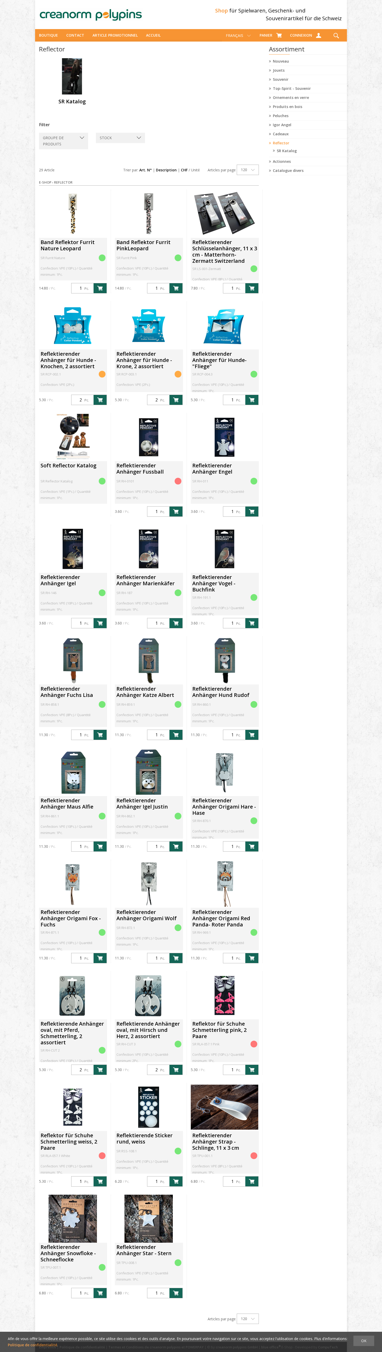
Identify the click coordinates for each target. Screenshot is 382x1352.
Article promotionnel (115, 35)
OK (363, 1340)
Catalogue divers (288, 170)
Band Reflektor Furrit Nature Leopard (68, 245)
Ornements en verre (291, 97)
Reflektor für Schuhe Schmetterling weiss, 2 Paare (69, 1141)
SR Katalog (287, 150)
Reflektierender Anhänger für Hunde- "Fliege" (219, 360)
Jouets (279, 70)
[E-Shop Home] (91, 14)
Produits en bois (287, 106)
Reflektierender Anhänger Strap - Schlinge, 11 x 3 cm (215, 1141)
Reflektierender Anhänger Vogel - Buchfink (213, 583)
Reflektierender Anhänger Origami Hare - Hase (224, 806)
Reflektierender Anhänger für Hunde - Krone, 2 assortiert (144, 360)
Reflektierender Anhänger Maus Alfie (67, 803)
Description (166, 169)
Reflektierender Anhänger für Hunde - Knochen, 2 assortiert (68, 360)
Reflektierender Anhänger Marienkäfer (145, 580)
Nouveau (281, 61)
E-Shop (45, 182)
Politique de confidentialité (32, 1344)
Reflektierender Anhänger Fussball (140, 468)
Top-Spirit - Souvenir (292, 88)
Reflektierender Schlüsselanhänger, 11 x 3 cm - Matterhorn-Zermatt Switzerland (224, 251)
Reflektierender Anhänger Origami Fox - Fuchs (71, 918)
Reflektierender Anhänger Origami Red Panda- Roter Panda (221, 918)
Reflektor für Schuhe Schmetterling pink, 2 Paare (219, 1030)
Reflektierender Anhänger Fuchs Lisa (67, 691)
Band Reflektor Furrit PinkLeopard (143, 245)
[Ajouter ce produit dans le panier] (100, 288)
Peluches (280, 115)
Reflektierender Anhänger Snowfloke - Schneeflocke (68, 1253)
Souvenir (280, 79)
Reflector (281, 142)
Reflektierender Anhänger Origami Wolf (146, 915)
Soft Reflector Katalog (68, 465)
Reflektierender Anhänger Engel (212, 468)
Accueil (153, 35)
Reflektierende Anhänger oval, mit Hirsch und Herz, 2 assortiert (148, 1030)
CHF (184, 169)
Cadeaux (281, 133)
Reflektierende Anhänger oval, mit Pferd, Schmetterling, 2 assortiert (72, 1033)
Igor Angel (282, 124)
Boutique (48, 35)
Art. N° (145, 169)
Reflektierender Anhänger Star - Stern (144, 1250)
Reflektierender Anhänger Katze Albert (145, 691)
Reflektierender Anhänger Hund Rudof (220, 691)
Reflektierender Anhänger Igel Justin (142, 803)
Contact (75, 35)
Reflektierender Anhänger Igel (60, 580)
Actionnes (282, 161)
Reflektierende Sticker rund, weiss (144, 1138)
